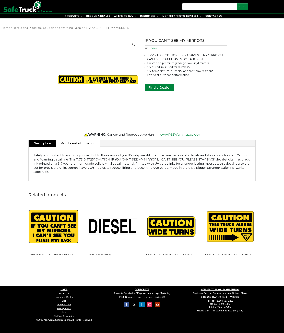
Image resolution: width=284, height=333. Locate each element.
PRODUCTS (72, 16)
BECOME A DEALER (98, 16)
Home (6, 27)
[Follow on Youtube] (157, 304)
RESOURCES (147, 16)
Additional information (78, 143)
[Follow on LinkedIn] (142, 304)
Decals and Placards (27, 27)
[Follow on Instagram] (149, 304)
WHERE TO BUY (123, 16)
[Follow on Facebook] (126, 304)
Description (42, 143)
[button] (133, 44)
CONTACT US (213, 16)
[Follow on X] (134, 304)
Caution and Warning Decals (63, 27)
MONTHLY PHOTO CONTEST (180, 16)
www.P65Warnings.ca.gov (179, 134)
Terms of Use (64, 304)
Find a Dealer (159, 88)
